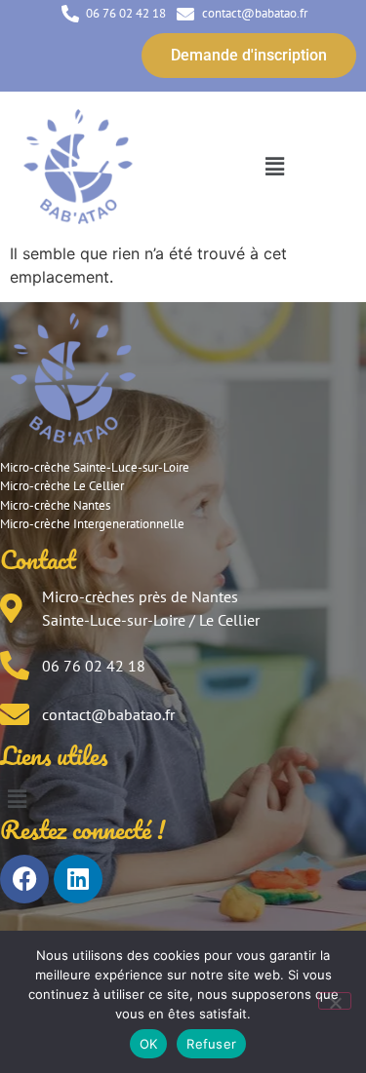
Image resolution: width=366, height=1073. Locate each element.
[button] (274, 166)
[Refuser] (334, 1001)
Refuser (211, 1044)
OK (149, 1044)
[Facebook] (24, 879)
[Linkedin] (78, 879)
